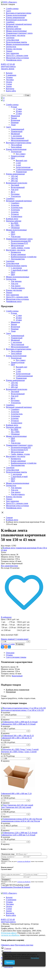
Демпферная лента (14, 60)
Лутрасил (15, 214)
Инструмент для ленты (15, 35)
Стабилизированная (24, 169)
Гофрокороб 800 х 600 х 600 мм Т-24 (16, 793)
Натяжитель (16, 252)
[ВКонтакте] (2, 646)
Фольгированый (18, 187)
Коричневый (17, 676)
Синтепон (10, 38)
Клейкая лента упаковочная (17, 690)
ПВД (13, 158)
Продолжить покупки (24, 945)
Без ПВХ (14, 223)
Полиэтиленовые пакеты (16, 42)
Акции (9, 86)
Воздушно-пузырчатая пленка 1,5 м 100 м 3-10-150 (22, 710)
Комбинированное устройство (23, 257)
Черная (14, 118)
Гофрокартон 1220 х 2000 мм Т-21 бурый (18, 835)
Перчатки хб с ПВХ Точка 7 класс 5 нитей (19, 752)
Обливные (15, 228)
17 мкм (19, 109)
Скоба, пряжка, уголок (20, 248)
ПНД (13, 234)
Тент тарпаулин (12, 53)
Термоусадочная (17, 156)
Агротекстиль (17, 207)
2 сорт (18, 165)
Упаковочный (16, 131)
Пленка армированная (15, 17)
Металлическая (17, 245)
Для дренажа (16, 281)
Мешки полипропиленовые (17, 44)
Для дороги (15, 286)
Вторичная (15, 120)
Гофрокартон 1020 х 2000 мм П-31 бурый (18, 724)
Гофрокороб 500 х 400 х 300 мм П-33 (16, 738)
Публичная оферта (9, 933)
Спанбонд (10, 22)
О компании (11, 75)
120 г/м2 (14, 176)
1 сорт (18, 163)
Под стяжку (21, 154)
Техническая (16, 151)
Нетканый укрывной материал (19, 24)
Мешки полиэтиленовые (16, 31)
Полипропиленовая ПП (21, 241)
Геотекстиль (11, 46)
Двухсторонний (17, 138)
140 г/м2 (14, 178)
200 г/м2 (14, 181)
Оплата (9, 82)
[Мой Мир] (9, 646)
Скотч (8, 11)
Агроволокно (16, 216)
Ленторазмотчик (18, 259)
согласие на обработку (24, 861)
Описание (10, 653)
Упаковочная (21, 172)
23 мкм (19, 113)
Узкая (13, 125)
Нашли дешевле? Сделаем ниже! (14, 639)
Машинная (15, 116)
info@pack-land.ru (8, 66)
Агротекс (15, 212)
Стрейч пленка (12, 8)
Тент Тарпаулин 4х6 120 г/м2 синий (16, 807)
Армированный (17, 129)
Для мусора (15, 236)
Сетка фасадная (12, 40)
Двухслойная (16, 145)
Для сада (14, 283)
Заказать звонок (7, 69)
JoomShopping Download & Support (15, 887)
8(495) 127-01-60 (8, 64)
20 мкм (19, 111)
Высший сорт (21, 160)
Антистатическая (23, 167)
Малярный (15, 134)
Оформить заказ (7, 945)
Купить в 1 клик (8, 644)
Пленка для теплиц (14, 49)
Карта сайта (11, 91)
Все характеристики (9, 566)
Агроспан (15, 205)
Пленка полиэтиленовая (16, 15)
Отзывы (9, 77)
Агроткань (15, 210)
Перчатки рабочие (13, 29)
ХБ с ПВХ (15, 225)
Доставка (10, 80)
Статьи (9, 84)
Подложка (15, 194)
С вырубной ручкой (19, 270)
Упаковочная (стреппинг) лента (19, 33)
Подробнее (35, 958)
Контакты (10, 88)
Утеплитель (16, 196)
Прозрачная (11, 692)
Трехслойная (16, 147)
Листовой (15, 185)
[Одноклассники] (5, 646)
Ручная (14, 107)
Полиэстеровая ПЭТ (19, 243)
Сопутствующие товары (16, 657)
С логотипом (16, 136)
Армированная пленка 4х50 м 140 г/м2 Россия (20, 821)
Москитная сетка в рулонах (17, 58)
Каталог (9, 73)
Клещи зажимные (18, 254)
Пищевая (14, 122)
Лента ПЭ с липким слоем (17, 55)
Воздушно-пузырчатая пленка (18, 13)
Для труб (14, 190)
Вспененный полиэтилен (16, 20)
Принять (9, 962)
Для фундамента (18, 288)
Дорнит (9, 51)
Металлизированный (20, 140)
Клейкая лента (12, 26)
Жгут (13, 192)
